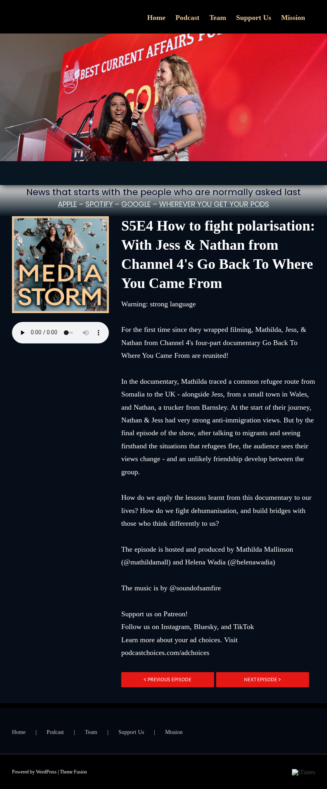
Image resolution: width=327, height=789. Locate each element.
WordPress (46, 772)
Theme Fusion (73, 772)
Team (91, 732)
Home (19, 732)
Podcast (55, 732)
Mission (174, 732)
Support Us (131, 732)
